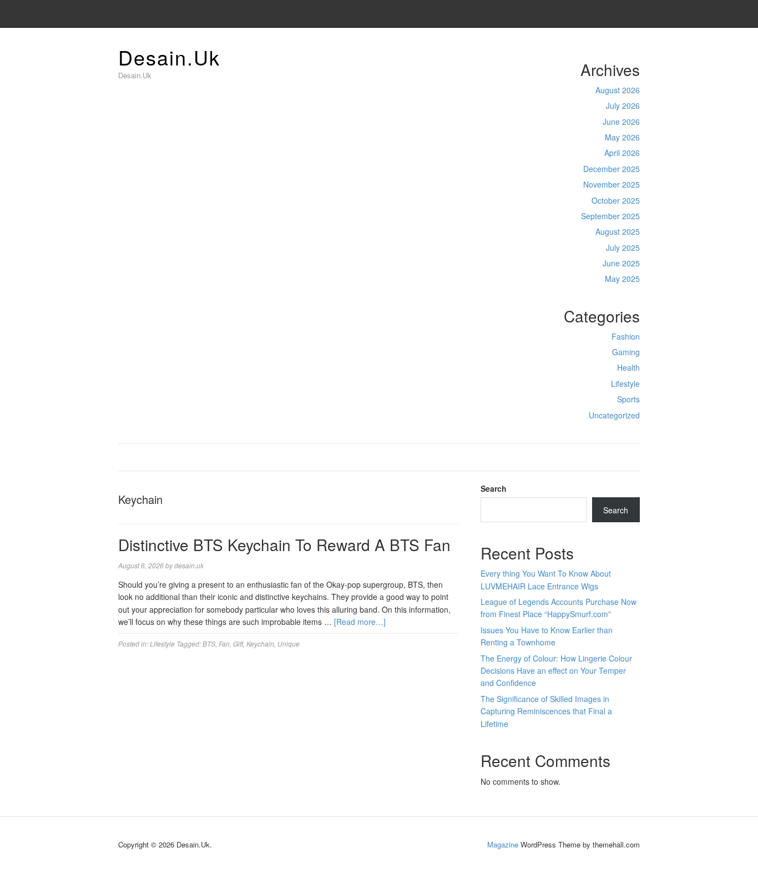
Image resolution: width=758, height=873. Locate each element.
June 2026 (621, 121)
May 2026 (622, 137)
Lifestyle (625, 383)
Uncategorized (614, 415)
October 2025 (616, 200)
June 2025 (621, 263)
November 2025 (611, 184)
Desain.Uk (169, 57)
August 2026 (617, 89)
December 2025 (611, 168)
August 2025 (617, 231)
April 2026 (622, 152)
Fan (224, 643)
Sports (628, 399)
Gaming (626, 351)
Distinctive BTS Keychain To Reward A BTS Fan (284, 544)
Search (494, 488)
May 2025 (622, 278)
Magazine (502, 844)
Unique (288, 643)
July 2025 (623, 247)
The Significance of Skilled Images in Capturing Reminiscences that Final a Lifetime (546, 711)
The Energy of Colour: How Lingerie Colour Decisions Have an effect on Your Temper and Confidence (556, 671)
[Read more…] (360, 621)
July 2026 (623, 105)
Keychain (260, 643)
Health (628, 367)
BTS (209, 643)
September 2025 (610, 215)
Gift (238, 643)
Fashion (626, 336)
